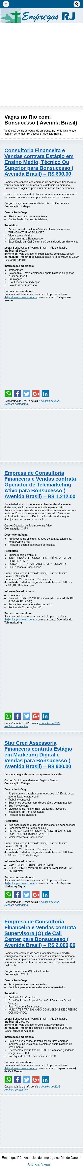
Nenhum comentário (16, 403)
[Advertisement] (41, 64)
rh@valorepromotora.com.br (20, 297)
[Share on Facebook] (17, 393)
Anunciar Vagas (39, 1164)
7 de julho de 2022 (49, 400)
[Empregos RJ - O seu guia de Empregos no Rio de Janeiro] (41, 15)
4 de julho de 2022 (49, 1086)
